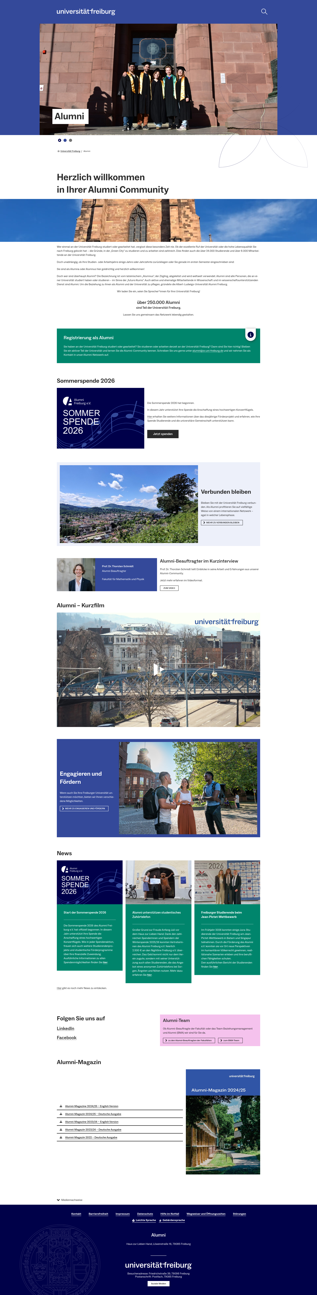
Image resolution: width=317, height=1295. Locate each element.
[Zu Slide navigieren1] (65, 140)
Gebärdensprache (174, 1220)
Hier (150, 416)
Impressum (123, 1214)
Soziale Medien (158, 1283)
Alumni (69, 116)
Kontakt (76, 1214)
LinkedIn (65, 1028)
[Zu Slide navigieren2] (70, 140)
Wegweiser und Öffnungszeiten (206, 1214)
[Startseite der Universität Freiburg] (86, 12)
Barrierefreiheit (98, 1214)
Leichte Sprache (146, 1220)
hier (105, 962)
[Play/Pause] (59, 140)
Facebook (67, 1038)
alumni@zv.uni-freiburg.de (207, 350)
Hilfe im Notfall (169, 1214)
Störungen (239, 1214)
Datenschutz (145, 1214)
